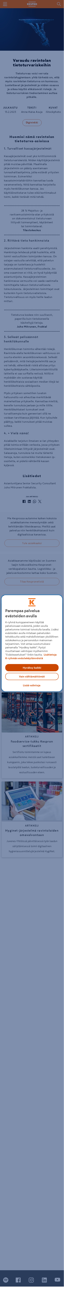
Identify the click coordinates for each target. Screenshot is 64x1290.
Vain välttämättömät (32, 676)
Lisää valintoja (31, 685)
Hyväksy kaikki (32, 667)
